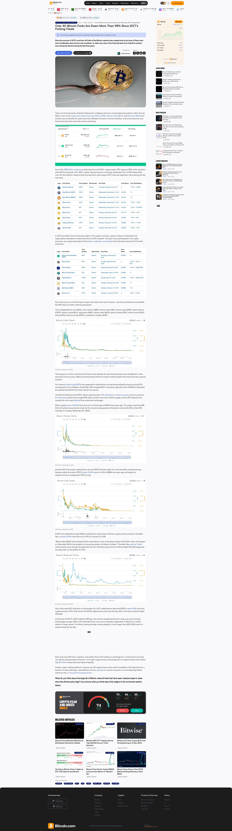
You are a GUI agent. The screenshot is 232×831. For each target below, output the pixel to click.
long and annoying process (80, 673)
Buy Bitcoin (145, 806)
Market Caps (97, 783)
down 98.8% (88, 472)
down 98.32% (73, 405)
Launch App (177, 3)
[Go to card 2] (166, 62)
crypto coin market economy (82, 116)
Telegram (167, 800)
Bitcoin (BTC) (100, 116)
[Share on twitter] (137, 53)
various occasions (122, 395)
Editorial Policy (99, 809)
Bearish (122, 710)
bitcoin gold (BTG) (73, 384)
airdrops (58, 783)
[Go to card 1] (164, 62)
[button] (90, 53)
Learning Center (123, 806)
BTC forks (63, 662)
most (88, 659)
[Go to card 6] (174, 62)
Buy (101, 3)
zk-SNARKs (115, 783)
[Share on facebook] (134, 53)
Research (115, 3)
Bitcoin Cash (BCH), (115, 116)
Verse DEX (144, 809)
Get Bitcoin (178, 21)
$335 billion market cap (73, 169)
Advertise (134, 3)
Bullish (137, 710)
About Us (97, 800)
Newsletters (125, 3)
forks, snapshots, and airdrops (100, 241)
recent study (62, 397)
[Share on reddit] (140, 53)
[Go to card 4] (170, 62)
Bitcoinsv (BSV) (133, 116)
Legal (96, 812)
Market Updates (88, 22)
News (94, 3)
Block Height (68, 783)
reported (99, 670)
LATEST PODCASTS (162, 161)
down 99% (132, 608)
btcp (77, 783)
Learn (108, 3)
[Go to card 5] (172, 62)
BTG (83, 783)
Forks (88, 783)
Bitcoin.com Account (148, 800)
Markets (120, 803)
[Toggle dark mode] (163, 3)
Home (88, 3)
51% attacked (106, 395)
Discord (166, 806)
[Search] (168, 3)
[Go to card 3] (168, 62)
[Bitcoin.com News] (55, 3)
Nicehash (106, 783)
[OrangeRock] (58, 13)
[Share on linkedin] (144, 53)
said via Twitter (136, 544)
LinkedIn (167, 809)
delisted (77, 400)
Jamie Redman (125, 53)
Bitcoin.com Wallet (147, 803)
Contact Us (98, 803)
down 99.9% (66, 536)
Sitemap (97, 815)
